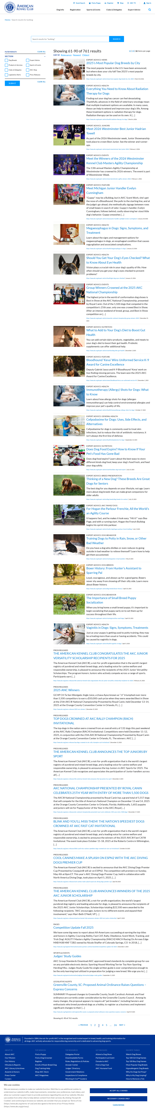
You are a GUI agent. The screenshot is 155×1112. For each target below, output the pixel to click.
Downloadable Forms (74, 1058)
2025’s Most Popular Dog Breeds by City (113, 63)
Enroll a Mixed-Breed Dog (46, 1065)
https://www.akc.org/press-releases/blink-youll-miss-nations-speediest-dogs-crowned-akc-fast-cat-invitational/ (86, 848)
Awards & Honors (12, 1072)
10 (130, 51)
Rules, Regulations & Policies (77, 1061)
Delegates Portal (72, 1054)
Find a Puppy (96, 3)
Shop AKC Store (42, 1072)
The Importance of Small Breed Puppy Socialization (111, 600)
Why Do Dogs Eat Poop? (136, 1072)
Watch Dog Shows (133, 1054)
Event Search (80, 3)
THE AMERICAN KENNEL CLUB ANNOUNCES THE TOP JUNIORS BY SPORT (100, 754)
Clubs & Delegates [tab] (114, 9)
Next (121, 1025)
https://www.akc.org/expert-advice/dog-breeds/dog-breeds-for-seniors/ (107, 499)
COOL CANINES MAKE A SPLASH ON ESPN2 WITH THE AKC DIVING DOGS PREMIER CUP (100, 860)
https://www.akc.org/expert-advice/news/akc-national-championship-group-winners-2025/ (112, 318)
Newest (77, 55)
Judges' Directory (72, 1068)
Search (116, 39)
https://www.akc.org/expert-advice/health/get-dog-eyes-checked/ (105, 278)
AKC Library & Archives (14, 1068)
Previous (84, 1025)
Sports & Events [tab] (93, 9)
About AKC (10, 1054)
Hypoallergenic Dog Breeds (137, 1068)
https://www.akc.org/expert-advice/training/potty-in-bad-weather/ (105, 558)
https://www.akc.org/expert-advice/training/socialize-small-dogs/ (105, 618)
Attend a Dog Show (104, 1054)
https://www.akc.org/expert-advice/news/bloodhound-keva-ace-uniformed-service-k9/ (111, 380)
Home (7, 20)
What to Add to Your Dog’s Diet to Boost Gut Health (115, 332)
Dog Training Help (42, 1068)
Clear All (41, 52)
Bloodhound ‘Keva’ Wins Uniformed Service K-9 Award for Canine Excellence (117, 362)
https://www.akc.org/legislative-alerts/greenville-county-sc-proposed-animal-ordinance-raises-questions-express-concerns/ (89, 1012)
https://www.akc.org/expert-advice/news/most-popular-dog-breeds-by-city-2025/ (110, 79)
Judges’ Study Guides (67, 956)
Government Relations (74, 1072)
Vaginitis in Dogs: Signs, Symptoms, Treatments (117, 627)
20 (133, 51)
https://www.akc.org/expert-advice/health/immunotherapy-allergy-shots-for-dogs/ (110, 410)
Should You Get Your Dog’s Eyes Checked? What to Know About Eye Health (118, 260)
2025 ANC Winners (66, 690)
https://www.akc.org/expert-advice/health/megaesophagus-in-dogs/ (106, 248)
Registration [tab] (75, 9)
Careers (8, 1079)
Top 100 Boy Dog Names (136, 1061)
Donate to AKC (102, 1061)
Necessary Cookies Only (118, 1099)
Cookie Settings (118, 1105)
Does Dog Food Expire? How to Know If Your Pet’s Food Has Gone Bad (115, 451)
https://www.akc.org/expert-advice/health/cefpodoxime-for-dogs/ (105, 440)
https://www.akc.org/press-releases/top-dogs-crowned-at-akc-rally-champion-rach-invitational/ (81, 742)
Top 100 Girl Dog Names (136, 1058)
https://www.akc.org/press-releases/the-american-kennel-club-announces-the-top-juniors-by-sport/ (82, 779)
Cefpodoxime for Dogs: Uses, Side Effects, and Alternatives (116, 422)
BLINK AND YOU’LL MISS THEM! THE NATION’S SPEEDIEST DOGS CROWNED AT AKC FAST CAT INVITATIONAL (98, 823)
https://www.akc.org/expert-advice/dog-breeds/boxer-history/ (104, 588)
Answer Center (71, 1065)
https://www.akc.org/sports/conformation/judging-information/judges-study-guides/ (77, 975)
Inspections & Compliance (76, 1075)
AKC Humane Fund (104, 1068)
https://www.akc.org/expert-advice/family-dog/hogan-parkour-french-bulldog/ (109, 529)
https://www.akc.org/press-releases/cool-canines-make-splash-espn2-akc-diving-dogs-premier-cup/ (82, 881)
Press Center (10, 1075)
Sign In (148, 3)
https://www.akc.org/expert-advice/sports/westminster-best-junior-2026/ (107, 149)
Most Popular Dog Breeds (136, 1065)
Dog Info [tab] (60, 9)
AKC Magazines (41, 1075)
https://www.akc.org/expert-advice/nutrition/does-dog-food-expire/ (106, 469)
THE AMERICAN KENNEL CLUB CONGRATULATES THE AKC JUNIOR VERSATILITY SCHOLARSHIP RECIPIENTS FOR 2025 (100, 656)
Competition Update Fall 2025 (73, 927)
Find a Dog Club (102, 1065)
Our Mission (10, 1058)
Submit (12, 83)
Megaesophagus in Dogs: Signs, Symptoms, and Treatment (117, 230)
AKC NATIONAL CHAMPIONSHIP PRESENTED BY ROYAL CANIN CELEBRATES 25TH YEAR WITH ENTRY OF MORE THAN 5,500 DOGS (100, 790)
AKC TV (133, 3)
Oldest (85, 55)
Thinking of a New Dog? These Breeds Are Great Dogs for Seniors (118, 481)
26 (115, 1025)
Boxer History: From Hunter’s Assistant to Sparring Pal (113, 570)
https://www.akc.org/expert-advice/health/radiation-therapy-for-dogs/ (107, 119)
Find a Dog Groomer (43, 1058)
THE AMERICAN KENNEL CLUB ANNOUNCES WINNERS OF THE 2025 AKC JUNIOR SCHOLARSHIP (101, 893)
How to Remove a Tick (135, 1079)
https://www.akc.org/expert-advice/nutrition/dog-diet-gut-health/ (105, 350)
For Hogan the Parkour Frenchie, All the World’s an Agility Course (117, 511)
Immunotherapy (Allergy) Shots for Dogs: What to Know (117, 392)
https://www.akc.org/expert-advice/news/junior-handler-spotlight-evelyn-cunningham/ (111, 218)
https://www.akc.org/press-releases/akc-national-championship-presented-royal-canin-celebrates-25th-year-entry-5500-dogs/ (90, 812)
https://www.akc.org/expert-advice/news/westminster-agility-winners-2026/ (108, 179)
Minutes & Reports (13, 1065)
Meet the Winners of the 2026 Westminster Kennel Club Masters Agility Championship (115, 161)
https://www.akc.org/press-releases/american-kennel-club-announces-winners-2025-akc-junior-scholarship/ (85, 918)
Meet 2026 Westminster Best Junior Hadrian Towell (116, 131)
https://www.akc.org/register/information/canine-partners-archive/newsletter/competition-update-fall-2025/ (85, 946)
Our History (10, 1061)
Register (110, 3)
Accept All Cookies (119, 1091)
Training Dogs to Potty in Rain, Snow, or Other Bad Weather (116, 541)
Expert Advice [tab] (134, 9)
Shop (121, 3)
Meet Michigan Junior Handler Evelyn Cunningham (111, 190)
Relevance (66, 55)
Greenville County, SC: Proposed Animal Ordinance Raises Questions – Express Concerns (99, 987)
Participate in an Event (105, 1058)
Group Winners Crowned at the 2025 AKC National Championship (114, 290)
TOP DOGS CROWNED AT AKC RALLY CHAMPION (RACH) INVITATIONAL (93, 721)
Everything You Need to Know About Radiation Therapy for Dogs (117, 91)
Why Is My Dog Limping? (136, 1075)
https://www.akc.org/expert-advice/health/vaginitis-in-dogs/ (104, 643)
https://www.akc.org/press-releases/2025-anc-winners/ (69, 709)
